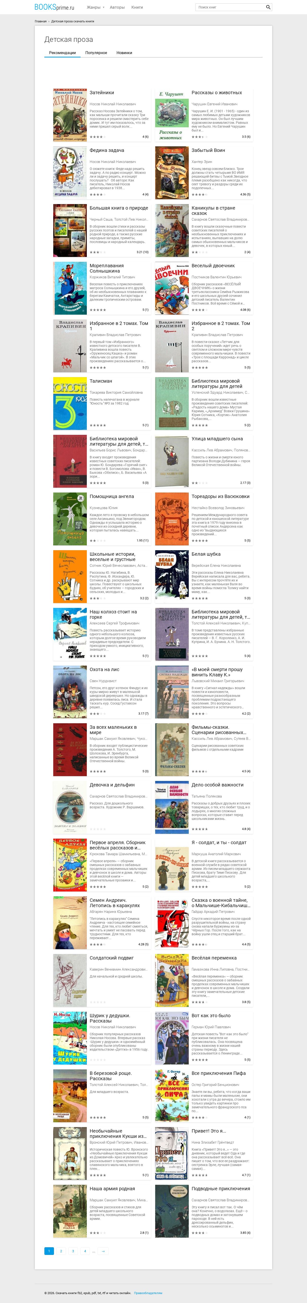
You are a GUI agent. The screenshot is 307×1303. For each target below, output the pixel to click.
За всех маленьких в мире (113, 729)
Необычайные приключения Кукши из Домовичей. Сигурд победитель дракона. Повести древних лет (116, 1133)
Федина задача (107, 150)
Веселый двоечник (213, 265)
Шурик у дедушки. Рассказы (110, 1018)
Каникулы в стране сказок (213, 210)
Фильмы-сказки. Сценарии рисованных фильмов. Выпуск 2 (217, 729)
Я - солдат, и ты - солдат (219, 842)
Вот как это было (211, 1015)
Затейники (102, 92)
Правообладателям (148, 1293)
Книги (137, 7)
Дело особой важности (218, 785)
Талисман (101, 381)
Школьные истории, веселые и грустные (113, 556)
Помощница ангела (112, 496)
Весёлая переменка (214, 958)
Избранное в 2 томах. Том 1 (119, 326)
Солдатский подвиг (112, 958)
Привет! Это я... (209, 1131)
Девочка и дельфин (112, 785)
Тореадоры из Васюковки (221, 496)
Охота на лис (104, 669)
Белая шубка (206, 554)
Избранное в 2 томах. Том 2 (221, 326)
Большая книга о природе (119, 208)
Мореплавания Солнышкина (107, 268)
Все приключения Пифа (219, 1073)
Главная (41, 21)
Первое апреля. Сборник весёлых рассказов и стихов (118, 845)
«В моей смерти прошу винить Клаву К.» (217, 672)
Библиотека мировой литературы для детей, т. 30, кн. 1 (118, 441)
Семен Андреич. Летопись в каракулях (115, 903)
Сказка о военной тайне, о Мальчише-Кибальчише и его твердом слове (221, 903)
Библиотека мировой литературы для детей (217, 383)
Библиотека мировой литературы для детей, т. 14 (220, 614)
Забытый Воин (208, 150)
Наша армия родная (112, 1188)
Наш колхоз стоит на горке (113, 614)
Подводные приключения (221, 1188)
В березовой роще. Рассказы (111, 1076)
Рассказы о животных (217, 92)
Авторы (117, 7)
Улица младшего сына (217, 439)
